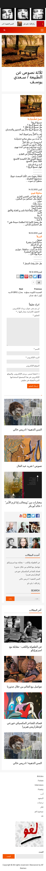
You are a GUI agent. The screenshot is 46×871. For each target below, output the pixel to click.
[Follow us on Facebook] (38, 516)
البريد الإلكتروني (32, 357)
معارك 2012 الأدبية (15, 290)
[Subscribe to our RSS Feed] (24, 516)
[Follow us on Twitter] (33, 516)
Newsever (34, 865)
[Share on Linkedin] (22, 276)
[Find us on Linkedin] (29, 516)
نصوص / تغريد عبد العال (29, 465)
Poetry (40, 789)
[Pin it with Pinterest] (26, 276)
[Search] (4, 30)
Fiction (40, 781)
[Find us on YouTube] (21, 516)
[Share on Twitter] (35, 276)
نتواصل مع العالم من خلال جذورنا (27, 567)
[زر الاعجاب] (39, 282)
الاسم (36, 349)
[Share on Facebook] (39, 276)
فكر (41, 807)
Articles (40, 776)
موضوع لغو (39, 811)
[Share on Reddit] (31, 276)
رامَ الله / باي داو (34, 24)
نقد (42, 816)
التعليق (36, 315)
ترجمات (40, 803)
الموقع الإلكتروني (32, 366)
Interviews (39, 785)
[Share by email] (18, 276)
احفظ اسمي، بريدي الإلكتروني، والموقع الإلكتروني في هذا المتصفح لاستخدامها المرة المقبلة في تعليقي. (23, 377)
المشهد (40, 798)
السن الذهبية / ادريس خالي (27, 429)
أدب (41, 794)
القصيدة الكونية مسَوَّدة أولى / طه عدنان (33, 292)
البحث (41, 852)
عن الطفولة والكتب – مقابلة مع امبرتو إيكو (23, 562)
